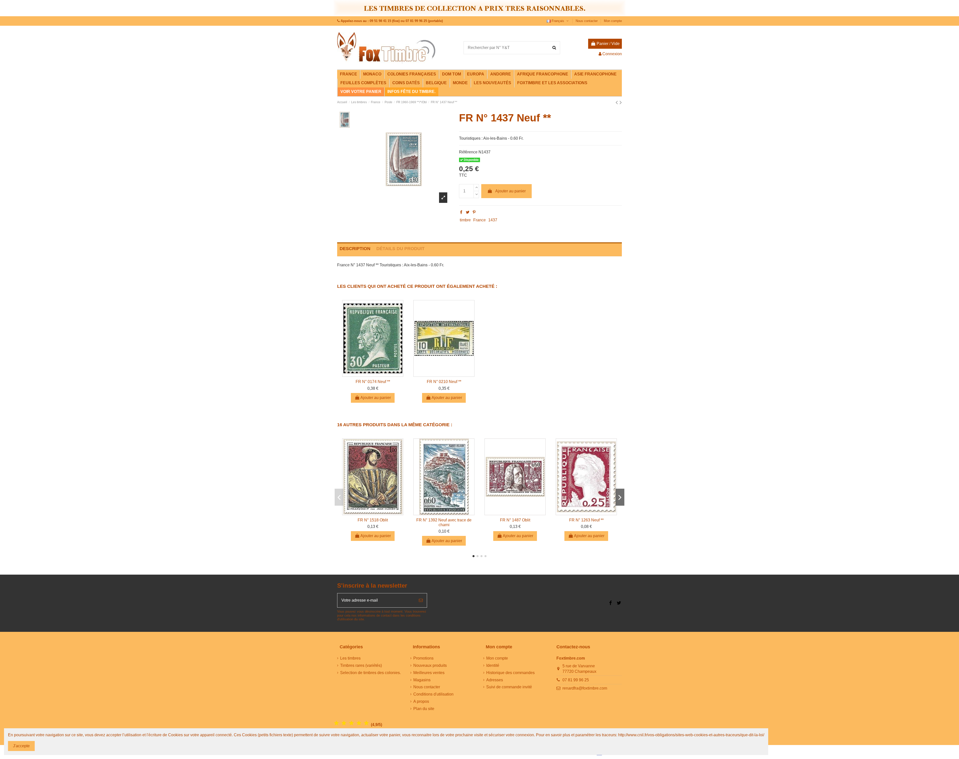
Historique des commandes (510, 673)
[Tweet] (468, 212)
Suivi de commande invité (509, 687)
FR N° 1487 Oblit (515, 520)
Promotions (423, 658)
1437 (492, 220)
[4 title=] (359, 723)
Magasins (422, 680)
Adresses (494, 680)
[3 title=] (351, 723)
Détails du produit (400, 248)
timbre (465, 220)
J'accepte (21, 746)
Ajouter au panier (510, 191)
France (479, 220)
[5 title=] (366, 723)
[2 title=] (344, 723)
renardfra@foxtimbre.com (584, 688)
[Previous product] (618, 102)
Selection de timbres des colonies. (370, 673)
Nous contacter (587, 21)
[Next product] (621, 102)
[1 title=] (336, 723)
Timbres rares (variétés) (361, 665)
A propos (421, 701)
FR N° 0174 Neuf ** (373, 382)
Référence (468, 152)
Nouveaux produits (430, 665)
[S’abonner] (421, 600)
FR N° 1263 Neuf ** (586, 520)
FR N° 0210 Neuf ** (444, 382)
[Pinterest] (474, 212)
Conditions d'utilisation (433, 694)
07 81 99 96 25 (575, 680)
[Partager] (461, 212)
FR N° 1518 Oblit (373, 520)
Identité (492, 665)
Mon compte (613, 21)
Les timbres (350, 658)
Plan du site (423, 709)
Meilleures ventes (429, 673)
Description (355, 248)
